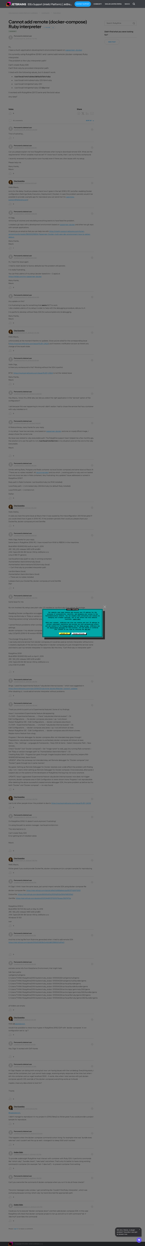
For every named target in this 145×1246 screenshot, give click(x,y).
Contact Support (82, 4)
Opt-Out (87, 629)
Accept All (64, 633)
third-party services (57, 628)
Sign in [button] (127, 4)
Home (16, 4)
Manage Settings (78, 633)
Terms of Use (84, 626)
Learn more (76, 619)
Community (98, 4)
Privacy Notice (68, 626)
